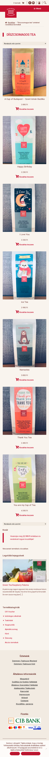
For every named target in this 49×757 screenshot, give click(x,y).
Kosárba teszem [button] (26, 109)
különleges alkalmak (13, 616)
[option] (24, 577)
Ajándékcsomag (11, 629)
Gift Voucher (10, 612)
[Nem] (46, 749)
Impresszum (24, 694)
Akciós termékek (11, 642)
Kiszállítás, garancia (24, 704)
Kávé (7, 634)
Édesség (8, 638)
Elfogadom (15, 753)
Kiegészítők (10, 625)
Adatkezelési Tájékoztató (24, 688)
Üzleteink (24, 701)
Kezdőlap (11, 23)
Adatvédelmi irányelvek (30, 753)
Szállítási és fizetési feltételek (24, 682)
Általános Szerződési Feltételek (24, 685)
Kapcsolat (24, 691)
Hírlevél (24, 698)
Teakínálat (9, 620)
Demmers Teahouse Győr (24, 664)
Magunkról (24, 679)
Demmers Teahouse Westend (24, 661)
